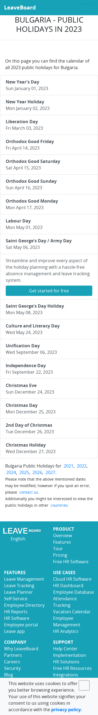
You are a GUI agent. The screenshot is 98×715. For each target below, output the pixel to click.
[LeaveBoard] (24, 531)
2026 (37, 472)
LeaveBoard (20, 7)
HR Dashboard (68, 586)
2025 (24, 472)
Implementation (69, 655)
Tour (58, 549)
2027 (50, 472)
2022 (82, 466)
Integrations (65, 675)
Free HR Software (70, 562)
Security (12, 668)
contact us (28, 492)
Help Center (65, 649)
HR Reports (15, 612)
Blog (8, 675)
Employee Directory (24, 605)
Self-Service (15, 599)
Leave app (14, 631)
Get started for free (49, 291)
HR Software (16, 618)
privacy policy (66, 710)
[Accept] (84, 685)
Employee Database (73, 592)
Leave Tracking (19, 586)
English (17, 539)
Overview (62, 535)
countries (59, 505)
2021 (69, 466)
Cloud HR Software (72, 579)
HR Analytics (65, 631)
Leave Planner (18, 592)
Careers (12, 662)
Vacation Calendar (72, 612)
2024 (11, 472)
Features (62, 542)
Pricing (60, 555)
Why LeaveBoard (21, 649)
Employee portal (21, 625)
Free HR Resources (72, 668)
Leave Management (24, 579)
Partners (13, 655)
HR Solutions (66, 662)
